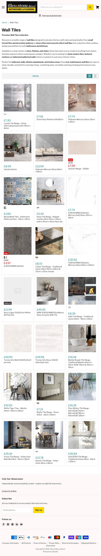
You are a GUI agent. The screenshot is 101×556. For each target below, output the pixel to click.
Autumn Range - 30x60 (78, 169)
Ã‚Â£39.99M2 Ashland (14, 266)
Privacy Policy (54, 543)
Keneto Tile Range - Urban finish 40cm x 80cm (46, 462)
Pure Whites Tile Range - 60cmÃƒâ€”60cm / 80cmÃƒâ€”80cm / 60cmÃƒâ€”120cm (79, 412)
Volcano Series (10, 169)
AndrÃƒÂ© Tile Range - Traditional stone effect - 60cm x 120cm (81, 459)
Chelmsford (50, 546)
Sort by (36, 76)
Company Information (10, 543)
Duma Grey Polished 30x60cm (50, 119)
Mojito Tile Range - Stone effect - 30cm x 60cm (48, 413)
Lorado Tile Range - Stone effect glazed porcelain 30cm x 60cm (17, 125)
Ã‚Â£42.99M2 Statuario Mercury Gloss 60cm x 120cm (81, 264)
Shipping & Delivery (88, 543)
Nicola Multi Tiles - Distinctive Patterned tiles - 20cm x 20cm (17, 218)
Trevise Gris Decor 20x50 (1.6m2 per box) (46, 361)
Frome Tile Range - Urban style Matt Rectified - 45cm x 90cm (17, 458)
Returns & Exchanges (70, 543)
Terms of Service (40, 543)
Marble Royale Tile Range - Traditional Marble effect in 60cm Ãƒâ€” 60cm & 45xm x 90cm (80, 363)
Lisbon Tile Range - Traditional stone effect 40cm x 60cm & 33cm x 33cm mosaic (48, 269)
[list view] (95, 76)
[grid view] (89, 76)
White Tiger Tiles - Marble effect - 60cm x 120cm (15, 409)
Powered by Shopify (50, 552)
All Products (26, 543)
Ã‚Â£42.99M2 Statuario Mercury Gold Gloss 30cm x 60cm (80, 215)
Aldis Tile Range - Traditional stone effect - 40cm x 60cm (80, 317)
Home (4, 23)
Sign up (38, 510)
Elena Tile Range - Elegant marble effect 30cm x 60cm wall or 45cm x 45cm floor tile (49, 219)
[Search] (90, 7)
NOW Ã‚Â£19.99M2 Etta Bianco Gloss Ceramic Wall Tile (50, 314)
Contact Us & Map (9, 491)
